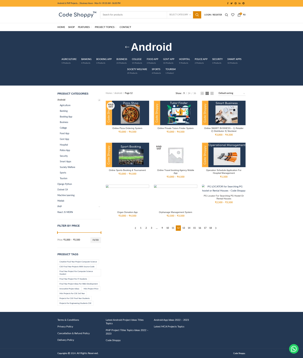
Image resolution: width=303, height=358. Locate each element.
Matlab (60, 201)
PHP (59, 207)
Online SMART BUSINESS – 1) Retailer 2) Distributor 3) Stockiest (224, 129)
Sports (63, 173)
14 (189, 228)
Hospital (64, 145)
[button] (294, 349)
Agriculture (65, 105)
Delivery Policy (65, 340)
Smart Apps (65, 162)
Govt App (64, 139)
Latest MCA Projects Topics (169, 326)
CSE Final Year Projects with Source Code (76, 267)
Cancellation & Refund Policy (73, 333)
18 (210, 228)
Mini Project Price (91, 289)
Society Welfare (67, 167)
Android (61, 100)
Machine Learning (65, 195)
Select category (178, 15)
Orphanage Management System (175, 212)
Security (64, 156)
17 (205, 228)
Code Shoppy (113, 340)
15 (194, 228)
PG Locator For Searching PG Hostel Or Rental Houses (224, 197)
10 (167, 228)
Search (197, 14)
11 (173, 228)
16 (200, 228)
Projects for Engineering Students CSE (75, 303)
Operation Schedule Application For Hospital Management (223, 171)
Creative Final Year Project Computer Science (78, 262)
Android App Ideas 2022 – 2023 (171, 320)
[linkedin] (239, 3)
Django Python (64, 184)
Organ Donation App (127, 212)
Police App (65, 150)
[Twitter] (231, 3)
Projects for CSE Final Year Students (74, 298)
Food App (64, 133)
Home (109, 93)
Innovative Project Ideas (69, 289)
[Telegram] (243, 3)
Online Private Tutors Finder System (175, 128)
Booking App (66, 117)
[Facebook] (227, 3)
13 (183, 228)
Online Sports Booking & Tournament (127, 170)
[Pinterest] (236, 3)
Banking (64, 111)
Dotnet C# (62, 190)
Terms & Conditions (68, 320)
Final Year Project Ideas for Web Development (78, 284)
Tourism (63, 178)
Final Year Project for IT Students (73, 279)
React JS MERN (65, 212)
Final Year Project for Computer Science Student (76, 272)
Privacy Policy (65, 326)
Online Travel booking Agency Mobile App (175, 171)
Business (64, 122)
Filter (96, 240)
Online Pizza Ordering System (127, 128)
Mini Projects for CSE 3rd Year (72, 293)
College (63, 128)
